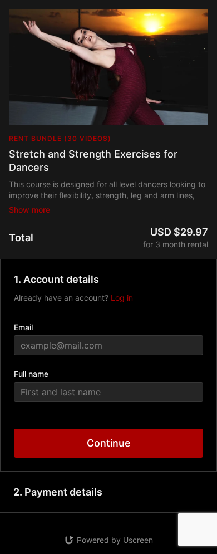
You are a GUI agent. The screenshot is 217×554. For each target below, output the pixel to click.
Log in (122, 297)
